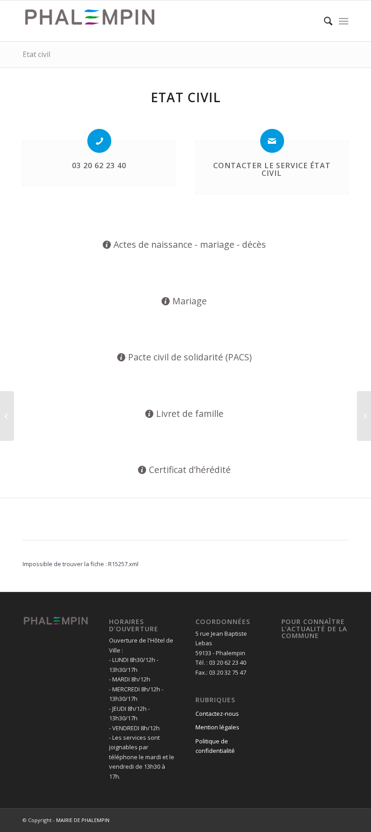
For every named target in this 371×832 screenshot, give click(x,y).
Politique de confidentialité (215, 746)
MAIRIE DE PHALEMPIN (82, 820)
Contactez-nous (217, 713)
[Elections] (7, 416)
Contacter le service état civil (272, 170)
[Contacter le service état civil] (272, 141)
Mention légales (217, 727)
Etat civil (36, 54)
